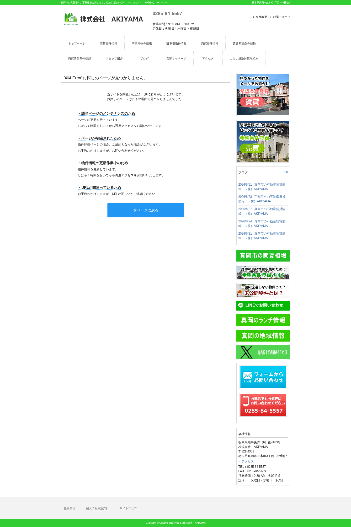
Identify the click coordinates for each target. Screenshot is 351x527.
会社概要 (261, 17)
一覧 (285, 172)
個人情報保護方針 (97, 508)
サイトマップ (128, 508)
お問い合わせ (281, 17)
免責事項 (69, 508)
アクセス (247, 461)
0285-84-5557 (167, 13)
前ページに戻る (145, 210)
